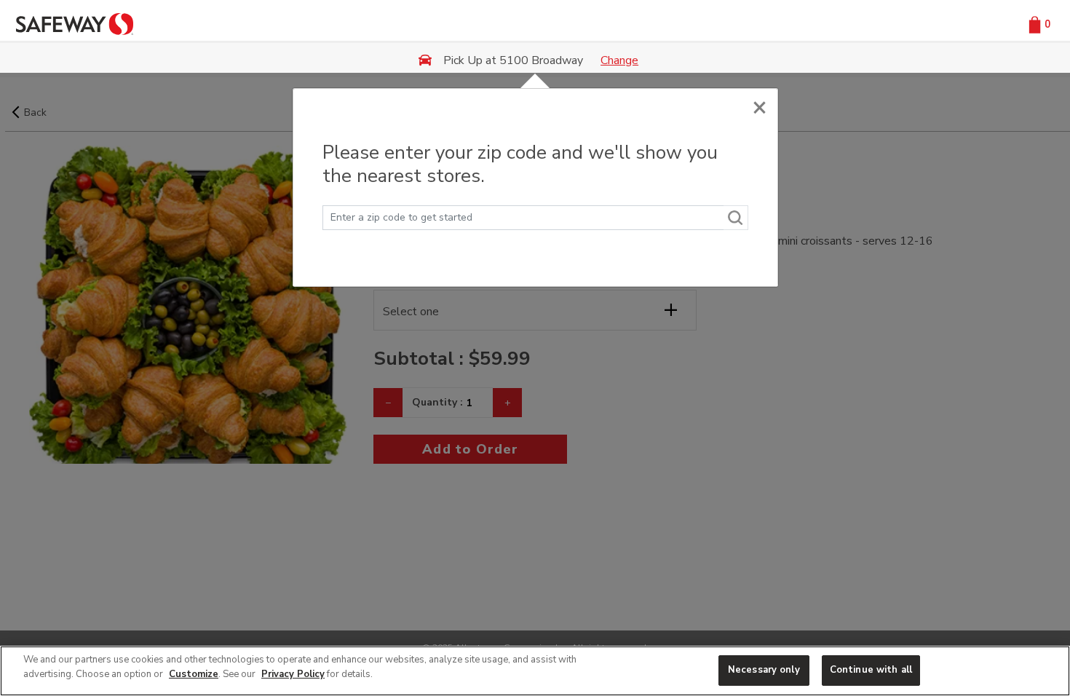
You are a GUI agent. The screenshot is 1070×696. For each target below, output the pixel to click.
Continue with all (871, 669)
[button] (1037, 24)
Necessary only (764, 669)
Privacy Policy (293, 674)
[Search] (736, 217)
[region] (535, 671)
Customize (193, 674)
